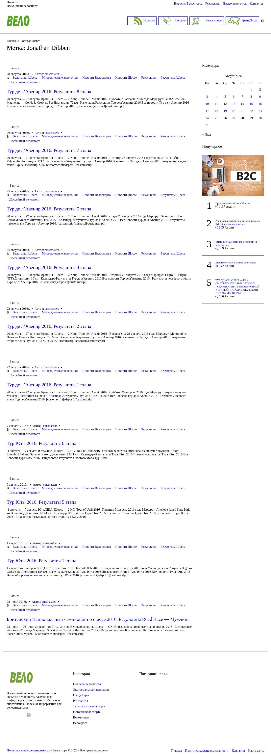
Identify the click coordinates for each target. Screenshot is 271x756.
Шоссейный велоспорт (24, 82)
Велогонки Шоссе (25, 77)
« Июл (206, 134)
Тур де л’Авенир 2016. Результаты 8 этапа (49, 91)
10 (207, 103)
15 (251, 103)
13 (233, 103)
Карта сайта (256, 750)
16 (260, 103)
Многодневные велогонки (60, 77)
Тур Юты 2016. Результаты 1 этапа (41, 560)
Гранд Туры (81, 695)
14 (242, 103)
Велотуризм (81, 717)
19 (225, 111)
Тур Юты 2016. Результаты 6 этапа (41, 443)
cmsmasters (52, 74)
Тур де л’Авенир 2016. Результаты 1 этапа (49, 384)
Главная (11, 40)
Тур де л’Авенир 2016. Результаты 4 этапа (49, 267)
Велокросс (80, 723)
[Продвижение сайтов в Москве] (233, 175)
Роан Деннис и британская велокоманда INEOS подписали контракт (237, 222)
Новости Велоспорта (96, 77)
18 (216, 111)
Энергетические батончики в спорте (235, 262)
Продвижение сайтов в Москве (232, 203)
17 (207, 111)
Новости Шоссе (126, 77)
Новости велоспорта (87, 684)
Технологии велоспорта (89, 706)
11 (216, 103)
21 (242, 111)
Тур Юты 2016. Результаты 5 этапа (41, 502)
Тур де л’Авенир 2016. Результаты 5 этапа (49, 208)
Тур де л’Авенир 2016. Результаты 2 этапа (49, 326)
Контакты (238, 750)
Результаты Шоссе (173, 77)
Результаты (148, 77)
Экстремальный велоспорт (91, 689)
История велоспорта (87, 712)
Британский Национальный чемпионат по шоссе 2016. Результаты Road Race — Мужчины (98, 619)
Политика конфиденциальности (207, 750)
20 (233, 111)
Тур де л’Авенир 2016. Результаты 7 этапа (49, 150)
